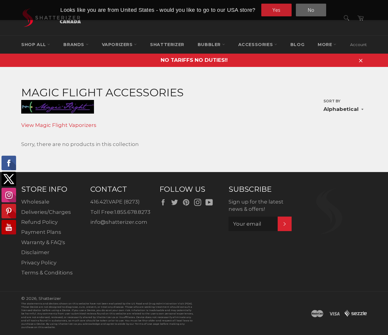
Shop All (34, 44)
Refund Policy (39, 222)
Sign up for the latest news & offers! (256, 205)
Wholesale (35, 202)
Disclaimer (35, 252)
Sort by (331, 101)
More (325, 44)
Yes (276, 10)
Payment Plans (41, 232)
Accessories (256, 44)
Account (358, 44)
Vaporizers (118, 44)
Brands (74, 44)
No (311, 10)
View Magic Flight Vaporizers (58, 125)
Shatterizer (167, 44)
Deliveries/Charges (46, 212)
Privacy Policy (38, 263)
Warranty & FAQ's (43, 242)
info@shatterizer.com (118, 222)
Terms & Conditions (47, 273)
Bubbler (210, 44)
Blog (297, 44)
